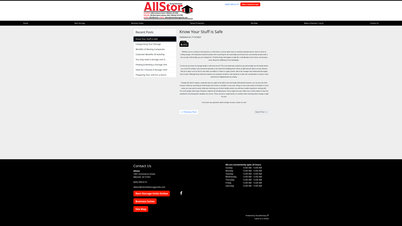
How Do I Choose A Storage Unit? (151, 69)
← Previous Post (188, 111)
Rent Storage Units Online (151, 193)
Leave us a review (261, 218)
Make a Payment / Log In (314, 23)
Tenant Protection (197, 23)
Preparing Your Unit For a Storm (151, 74)
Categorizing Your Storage (148, 44)
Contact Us (374, 23)
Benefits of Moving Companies (150, 49)
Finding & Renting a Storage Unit (151, 64)
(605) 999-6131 (232, 4)
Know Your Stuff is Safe (147, 39)
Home (25, 23)
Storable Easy (261, 215)
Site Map (254, 23)
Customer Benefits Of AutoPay (150, 54)
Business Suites (137, 23)
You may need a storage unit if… (151, 59)
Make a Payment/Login (250, 4)
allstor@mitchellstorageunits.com (149, 187)
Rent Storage (80, 23)
